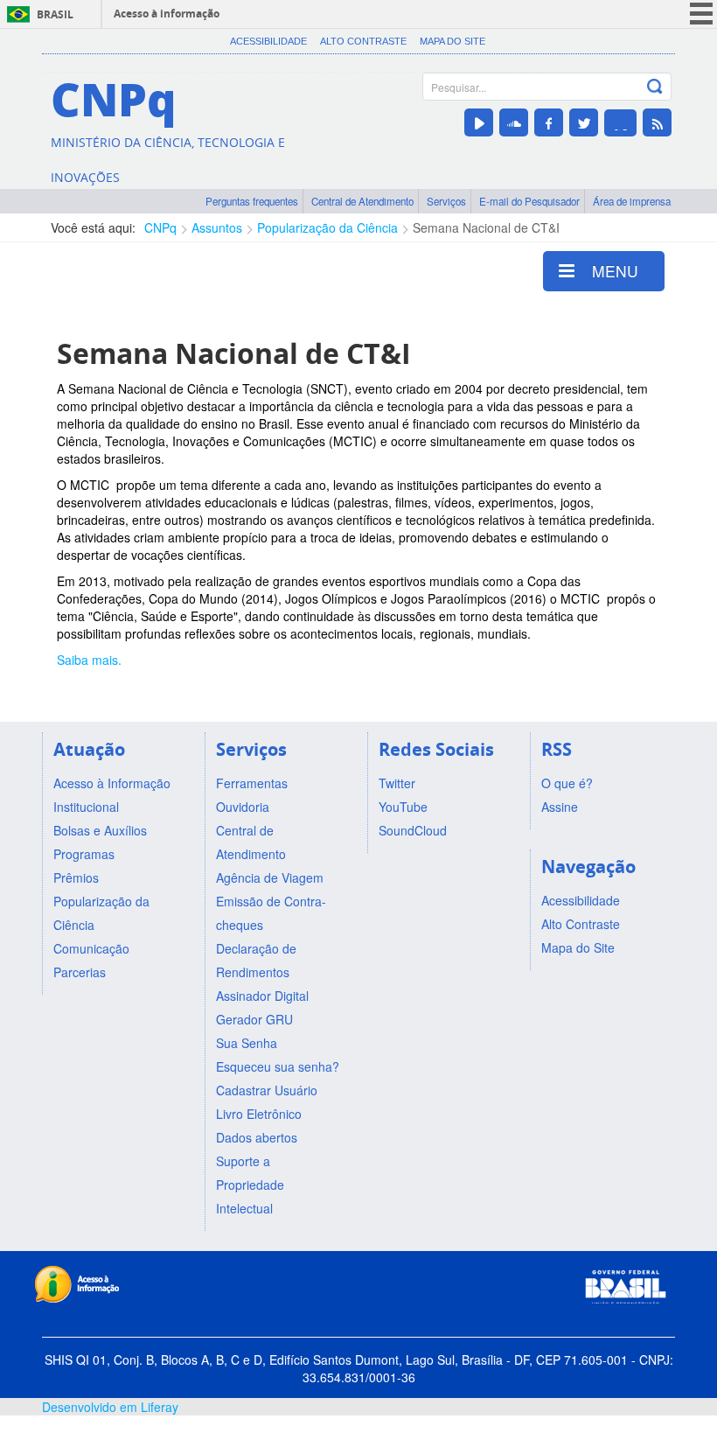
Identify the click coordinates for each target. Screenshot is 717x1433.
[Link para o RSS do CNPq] (657, 122)
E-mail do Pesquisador (529, 201)
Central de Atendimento (362, 201)
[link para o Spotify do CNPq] (620, 122)
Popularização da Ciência (327, 227)
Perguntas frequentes (251, 201)
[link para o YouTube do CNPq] (478, 122)
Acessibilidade (268, 41)
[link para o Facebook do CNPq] (548, 122)
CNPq (160, 227)
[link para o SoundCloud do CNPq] (513, 122)
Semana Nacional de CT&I (486, 227)
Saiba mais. (89, 659)
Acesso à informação (166, 13)
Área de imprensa (632, 201)
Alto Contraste (363, 41)
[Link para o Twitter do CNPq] (583, 122)
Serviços (446, 201)
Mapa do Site (452, 41)
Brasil (55, 14)
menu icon (701, 13)
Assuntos (216, 227)
